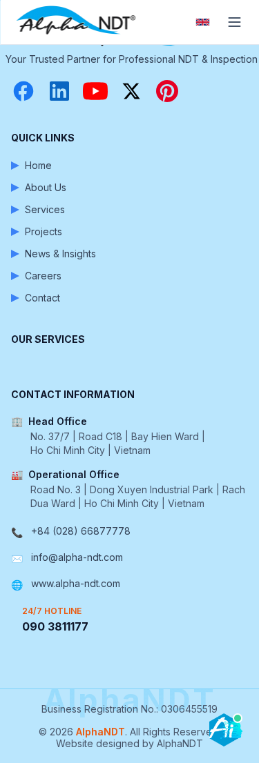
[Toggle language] (202, 22)
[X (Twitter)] (131, 91)
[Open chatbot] (225, 729)
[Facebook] (23, 91)
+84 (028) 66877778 (81, 531)
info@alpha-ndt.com (77, 557)
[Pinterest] (167, 91)
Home (38, 165)
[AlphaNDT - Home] (77, 22)
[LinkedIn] (59, 91)
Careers (43, 275)
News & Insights (60, 253)
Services (45, 209)
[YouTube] (95, 91)
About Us (45, 187)
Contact (42, 298)
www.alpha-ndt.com (75, 583)
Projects (43, 231)
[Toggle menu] (234, 22)
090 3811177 (55, 626)
